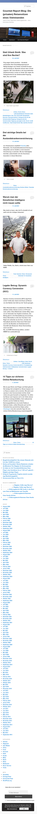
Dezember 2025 (7, 522)
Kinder (5, 755)
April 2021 (6, 632)
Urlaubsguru (7, 409)
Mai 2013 (5, 732)
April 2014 (6, 712)
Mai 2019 (5, 672)
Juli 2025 (5, 532)
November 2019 (7, 660)
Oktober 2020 (7, 642)
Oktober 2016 (7, 682)
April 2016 (6, 686)
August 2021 (6, 624)
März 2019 (6, 674)
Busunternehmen (13, 117)
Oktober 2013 (7, 722)
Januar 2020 (6, 656)
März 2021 (6, 634)
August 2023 (6, 578)
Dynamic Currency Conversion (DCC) (13, 365)
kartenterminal (23, 367)
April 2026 (6, 514)
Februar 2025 (6, 542)
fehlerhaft (20, 275)
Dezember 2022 (7, 594)
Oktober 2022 (7, 598)
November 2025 (7, 524)
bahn (31, 113)
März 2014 (6, 714)
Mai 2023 (5, 584)
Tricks (4, 275)
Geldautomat (14, 367)
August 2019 (6, 666)
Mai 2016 (5, 684)
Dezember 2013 (7, 718)
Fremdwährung (28, 365)
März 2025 (6, 540)
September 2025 (7, 528)
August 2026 (6, 506)
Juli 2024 (5, 556)
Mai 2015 (5, 694)
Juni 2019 (5, 670)
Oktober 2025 (7, 526)
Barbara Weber (24, 187)
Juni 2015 (5, 692)
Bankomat (27, 363)
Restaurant (29, 274)
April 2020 (6, 654)
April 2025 (6, 538)
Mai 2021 (5, 630)
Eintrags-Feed (7, 776)
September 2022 (7, 600)
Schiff (31, 121)
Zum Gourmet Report (23, 40)
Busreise (5, 117)
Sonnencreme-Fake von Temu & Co (13, 478)
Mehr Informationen (12, 809)
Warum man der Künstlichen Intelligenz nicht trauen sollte (14, 199)
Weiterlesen (7, 110)
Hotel (26, 361)
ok (24, 809)
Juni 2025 (5, 534)
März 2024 (6, 564)
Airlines (15, 112)
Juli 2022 (5, 604)
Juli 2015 (5, 690)
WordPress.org (7, 780)
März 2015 (6, 698)
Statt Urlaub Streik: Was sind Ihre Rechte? (14, 54)
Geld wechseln (7, 367)
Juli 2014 (5, 709)
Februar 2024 (6, 566)
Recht (19, 112)
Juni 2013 (5, 730)
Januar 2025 (6, 544)
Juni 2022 (5, 606)
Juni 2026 (5, 510)
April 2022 (6, 610)
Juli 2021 (5, 626)
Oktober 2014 (7, 706)
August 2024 (6, 554)
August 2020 (6, 646)
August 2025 (6, 530)
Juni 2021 (5, 628)
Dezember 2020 (7, 638)
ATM (23, 363)
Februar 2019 (6, 676)
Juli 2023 (5, 580)
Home (4, 40)
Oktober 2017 (7, 680)
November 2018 (7, 678)
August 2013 (6, 727)
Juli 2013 (5, 728)
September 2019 (7, 664)
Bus (12, 115)
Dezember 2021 (7, 616)
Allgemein (6, 743)
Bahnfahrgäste (7, 115)
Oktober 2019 (7, 662)
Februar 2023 (6, 590)
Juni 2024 (5, 558)
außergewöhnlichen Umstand (22, 113)
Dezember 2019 (7, 658)
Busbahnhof (26, 115)
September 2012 (7, 734)
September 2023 (7, 576)
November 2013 (7, 720)
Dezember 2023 (7, 570)
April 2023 (6, 586)
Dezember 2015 (7, 688)
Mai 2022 (5, 608)
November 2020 (7, 640)
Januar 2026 (6, 520)
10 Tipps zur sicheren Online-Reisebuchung (13, 378)
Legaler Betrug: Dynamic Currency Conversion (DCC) (15, 288)
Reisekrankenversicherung (10, 189)
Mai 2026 (5, 512)
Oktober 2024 (7, 550)
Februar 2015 (6, 700)
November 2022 (7, 596)
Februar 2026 (6, 518)
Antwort (10, 368)
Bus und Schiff (18, 115)
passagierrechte (21, 121)
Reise (23, 112)
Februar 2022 (6, 614)
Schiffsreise (6, 122)
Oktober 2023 (7, 574)
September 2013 (7, 725)
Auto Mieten (21, 361)
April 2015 (6, 696)
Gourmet (19, 274)
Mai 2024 (5, 560)
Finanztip (23, 145)
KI (24, 275)
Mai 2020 (5, 652)
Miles (4, 757)
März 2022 (6, 612)
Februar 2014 (6, 716)
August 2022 (6, 602)
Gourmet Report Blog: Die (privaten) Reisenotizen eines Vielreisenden (17, 14)
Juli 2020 (5, 648)
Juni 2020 (5, 650)
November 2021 (7, 618)
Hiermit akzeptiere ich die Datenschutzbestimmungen (20, 800)
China (4, 747)
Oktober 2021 (7, 620)
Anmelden (6, 774)
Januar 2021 (6, 636)
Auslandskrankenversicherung (11, 187)
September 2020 (7, 644)
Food (14, 274)
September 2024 (7, 552)
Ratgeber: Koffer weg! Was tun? (23, 485)
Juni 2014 (5, 710)
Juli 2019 (5, 668)
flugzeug (13, 121)
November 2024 (7, 548)
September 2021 (7, 622)
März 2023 (6, 588)
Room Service (7, 765)
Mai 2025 (5, 536)
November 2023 (7, 572)
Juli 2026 (5, 508)
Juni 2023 (5, 582)
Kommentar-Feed (8, 778)
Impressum (12, 40)
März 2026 (6, 516)
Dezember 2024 (7, 546)
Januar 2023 (6, 592)
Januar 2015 (6, 702)
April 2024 (6, 562)
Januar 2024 (6, 568)
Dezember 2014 (7, 704)
